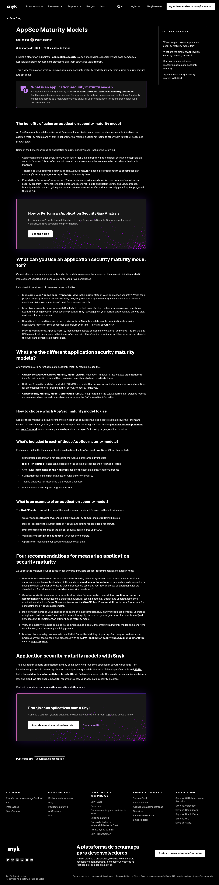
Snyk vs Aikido (183, 823)
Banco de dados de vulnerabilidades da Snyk (104, 824)
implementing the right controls (53, 469)
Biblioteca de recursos (60, 798)
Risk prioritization (33, 463)
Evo (8, 802)
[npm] (27, 860)
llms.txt (52, 815)
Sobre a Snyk (140, 798)
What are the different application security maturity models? (181, 53)
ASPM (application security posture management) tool (112, 638)
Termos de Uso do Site (127, 876)
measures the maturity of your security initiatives (104, 91)
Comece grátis (91, 725)
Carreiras (138, 811)
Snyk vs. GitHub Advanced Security (189, 800)
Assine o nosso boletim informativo (180, 853)
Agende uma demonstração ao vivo (190, 6)
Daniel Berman (43, 39)
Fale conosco (140, 802)
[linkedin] (17, 860)
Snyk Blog (15, 18)
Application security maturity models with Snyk (179, 76)
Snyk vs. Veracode (185, 805)
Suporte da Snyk (100, 817)
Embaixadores (141, 819)
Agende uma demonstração (148, 806)
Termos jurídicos (81, 876)
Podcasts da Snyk (58, 806)
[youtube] (12, 860)
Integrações (12, 806)
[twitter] (8, 860)
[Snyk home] (12, 6)
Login (133, 6)
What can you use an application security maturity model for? (181, 44)
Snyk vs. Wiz (182, 818)
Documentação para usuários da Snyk (108, 812)
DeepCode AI (13, 811)
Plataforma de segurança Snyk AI (24, 798)
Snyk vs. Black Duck (186, 814)
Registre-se (154, 6)
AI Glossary (54, 811)
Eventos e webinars (143, 815)
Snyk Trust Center (101, 834)
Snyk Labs (96, 801)
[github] (22, 860)
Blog (50, 802)
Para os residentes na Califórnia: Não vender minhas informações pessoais (177, 876)
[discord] (31, 860)
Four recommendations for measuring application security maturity (180, 65)
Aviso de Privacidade (102, 876)
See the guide (40, 233)
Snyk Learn (97, 806)
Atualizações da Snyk (102, 829)
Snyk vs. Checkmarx (186, 810)
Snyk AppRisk (39, 641)
